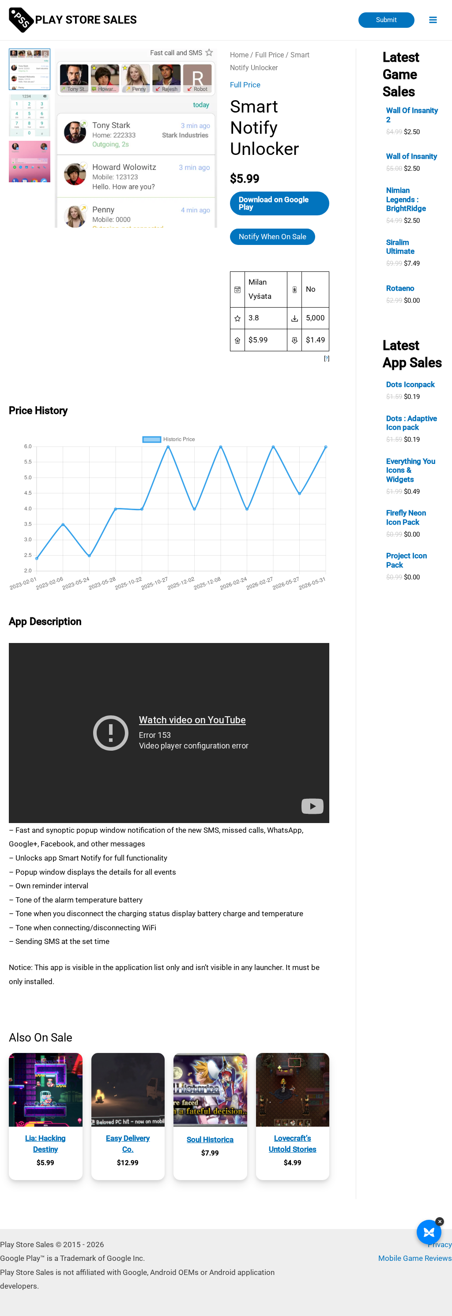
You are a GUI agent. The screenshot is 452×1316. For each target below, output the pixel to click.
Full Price (269, 55)
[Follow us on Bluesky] (429, 1232)
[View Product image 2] (29, 115)
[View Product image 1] (29, 69)
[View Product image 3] (29, 161)
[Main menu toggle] (433, 20)
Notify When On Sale (272, 236)
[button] (386, 20)
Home (239, 55)
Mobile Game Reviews (415, 1258)
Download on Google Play (274, 203)
